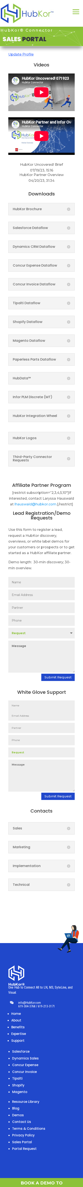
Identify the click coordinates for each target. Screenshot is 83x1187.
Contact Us (21, 1122)
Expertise (18, 1033)
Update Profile (21, 54)
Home (16, 1013)
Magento (19, 1092)
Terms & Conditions (28, 1128)
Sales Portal (22, 1142)
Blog (15, 1108)
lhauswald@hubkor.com (35, 504)
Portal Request (24, 1148)
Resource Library (25, 1101)
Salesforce (21, 1051)
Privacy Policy (23, 1135)
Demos (18, 1115)
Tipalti (17, 1078)
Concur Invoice (24, 1072)
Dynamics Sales (25, 1058)
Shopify (18, 1085)
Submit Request (58, 677)
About (16, 1020)
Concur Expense (25, 1065)
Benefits (18, 1027)
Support (17, 1040)
